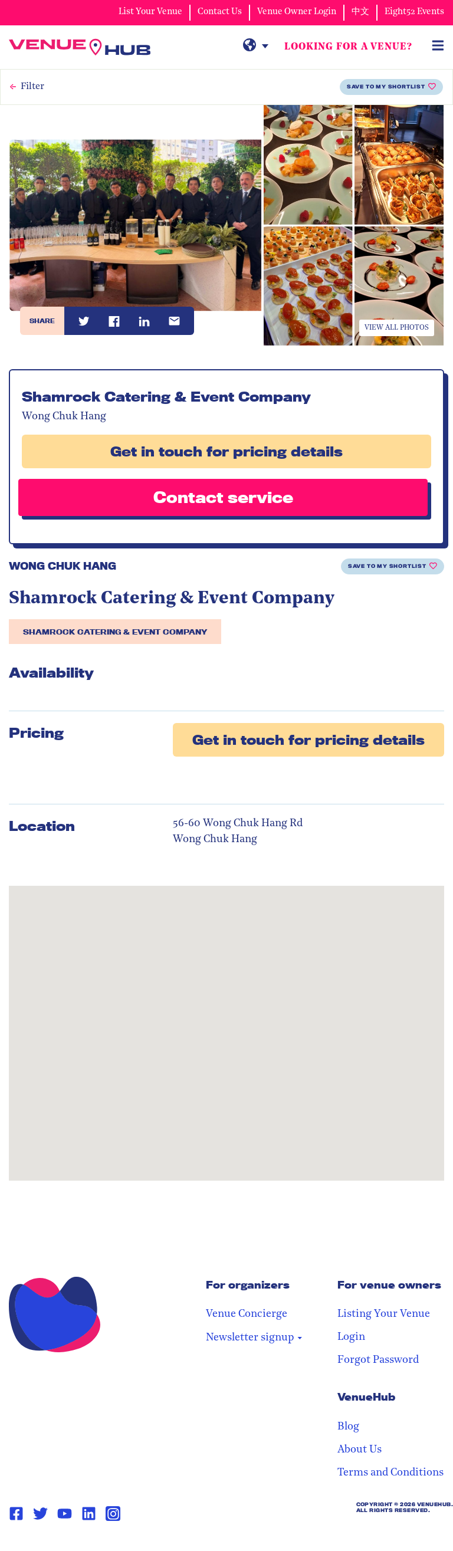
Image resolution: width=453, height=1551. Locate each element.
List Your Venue (150, 12)
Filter (32, 86)
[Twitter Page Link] (40, 1514)
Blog (348, 1427)
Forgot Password (378, 1360)
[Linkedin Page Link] (88, 1514)
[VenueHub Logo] (79, 47)
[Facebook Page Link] (16, 1514)
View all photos (397, 327)
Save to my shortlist (386, 87)
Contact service (223, 497)
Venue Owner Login (296, 12)
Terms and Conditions (390, 1473)
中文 (360, 12)
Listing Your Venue (383, 1314)
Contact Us (220, 12)
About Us (359, 1450)
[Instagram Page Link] (113, 1513)
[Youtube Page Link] (64, 1514)
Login (351, 1337)
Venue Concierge (246, 1314)
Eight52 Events (414, 12)
